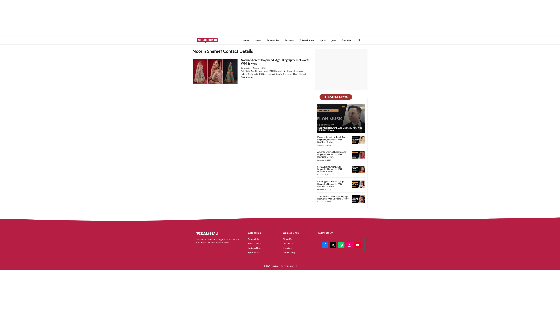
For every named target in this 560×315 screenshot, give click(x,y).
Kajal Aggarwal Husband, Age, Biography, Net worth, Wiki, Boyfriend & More (330, 184)
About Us (287, 239)
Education (347, 40)
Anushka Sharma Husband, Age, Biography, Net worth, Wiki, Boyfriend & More (331, 154)
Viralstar (247, 68)
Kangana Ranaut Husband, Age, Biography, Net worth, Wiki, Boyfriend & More (331, 139)
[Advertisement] (341, 69)
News (258, 40)
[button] (359, 40)
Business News (254, 248)
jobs (334, 40)
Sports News (253, 253)
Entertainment (307, 40)
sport (323, 40)
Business (289, 40)
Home (246, 40)
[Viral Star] (207, 40)
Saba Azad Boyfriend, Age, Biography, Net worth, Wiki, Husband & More (329, 169)
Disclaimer (287, 248)
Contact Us (288, 244)
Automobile (273, 40)
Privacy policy (289, 253)
